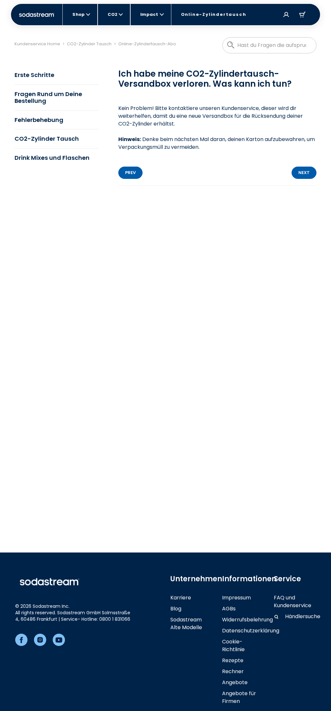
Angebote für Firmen (239, 697)
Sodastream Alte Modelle (186, 623)
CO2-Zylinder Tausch (89, 44)
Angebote (235, 682)
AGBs (229, 608)
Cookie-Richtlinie (233, 645)
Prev (130, 173)
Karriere (180, 597)
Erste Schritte (34, 75)
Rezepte (232, 660)
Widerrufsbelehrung (247, 619)
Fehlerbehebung (39, 120)
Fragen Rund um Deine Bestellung (48, 97)
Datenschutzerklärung (250, 630)
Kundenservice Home (37, 44)
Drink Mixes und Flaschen (52, 158)
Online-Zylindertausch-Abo (147, 44)
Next (304, 173)
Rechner (233, 671)
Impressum (236, 597)
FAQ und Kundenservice (292, 601)
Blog (175, 608)
